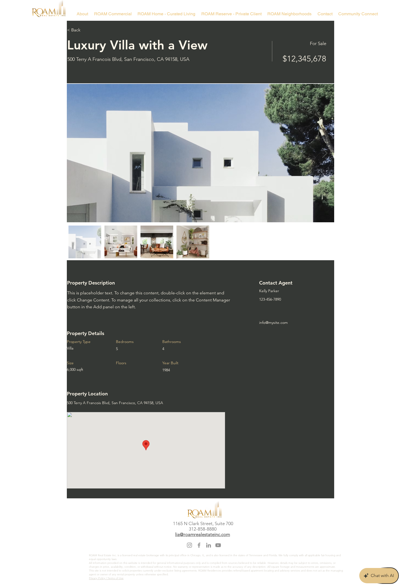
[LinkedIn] (208, 545)
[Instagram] (189, 545)
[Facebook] (199, 545)
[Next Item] (325, 153)
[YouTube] (218, 545)
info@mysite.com (273, 322)
